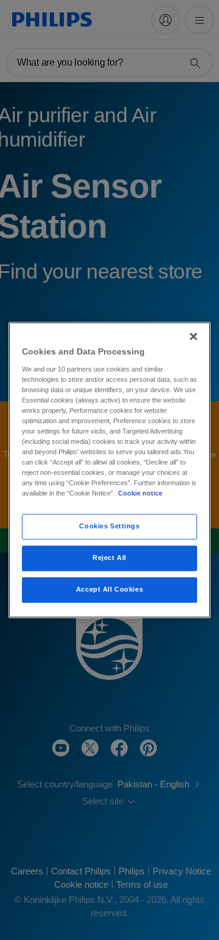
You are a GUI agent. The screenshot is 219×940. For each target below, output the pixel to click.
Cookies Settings (109, 526)
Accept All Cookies (109, 589)
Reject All (109, 558)
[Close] (193, 336)
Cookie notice (140, 493)
